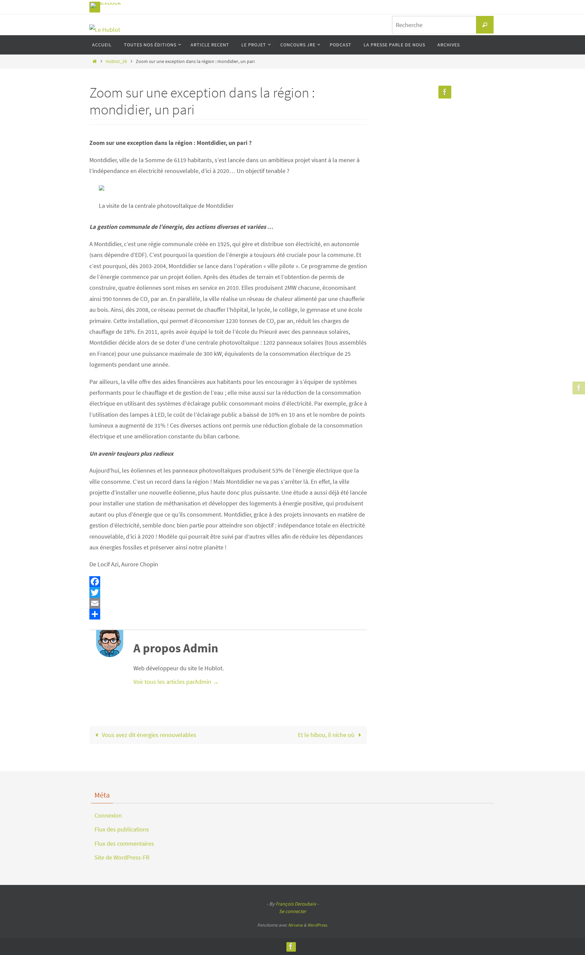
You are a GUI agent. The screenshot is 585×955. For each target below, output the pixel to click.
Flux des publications (121, 829)
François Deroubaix (296, 903)
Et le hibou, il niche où (327, 735)
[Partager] (228, 614)
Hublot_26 (116, 61)
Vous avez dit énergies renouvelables (148, 735)
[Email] (228, 603)
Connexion (108, 815)
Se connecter (292, 911)
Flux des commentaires (124, 843)
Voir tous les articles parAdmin (176, 682)
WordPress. (317, 925)
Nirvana (295, 925)
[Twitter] (228, 592)
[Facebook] (105, 5)
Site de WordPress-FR (121, 857)
